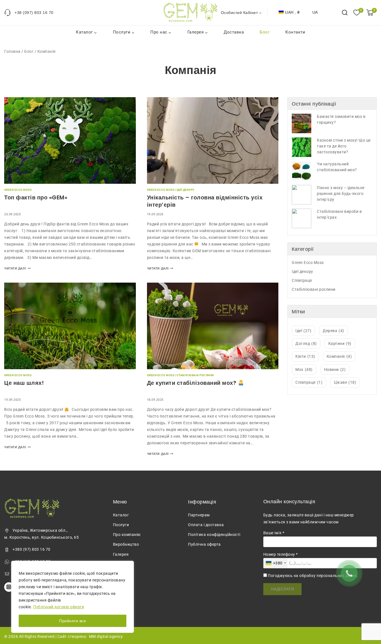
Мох (304, 369)
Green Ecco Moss (18, 189)
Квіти (305, 356)
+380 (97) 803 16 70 (31, 549)
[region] (72, 597)
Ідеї (303, 330)
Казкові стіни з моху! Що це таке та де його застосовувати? (344, 146)
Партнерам (199, 515)
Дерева (333, 330)
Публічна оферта (204, 544)
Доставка (234, 32)
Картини (339, 343)
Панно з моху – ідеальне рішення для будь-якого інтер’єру (341, 193)
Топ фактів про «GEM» (35, 197)
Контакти (295, 32)
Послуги (121, 525)
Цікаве (345, 382)
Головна (12, 51)
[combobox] (276, 563)
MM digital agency (106, 636)
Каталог (121, 515)
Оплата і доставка (206, 525)
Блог (264, 32)
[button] (260, 12)
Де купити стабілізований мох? (192, 383)
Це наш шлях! (24, 383)
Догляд (306, 343)
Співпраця (302, 280)
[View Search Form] (344, 12)
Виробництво (126, 544)
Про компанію (127, 534)
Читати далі (17, 268)
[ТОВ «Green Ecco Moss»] (190, 12)
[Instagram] (9, 587)
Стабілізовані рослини (195, 375)
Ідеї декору (185, 189)
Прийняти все (72, 621)
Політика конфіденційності (214, 534)
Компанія (339, 356)
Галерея (121, 554)
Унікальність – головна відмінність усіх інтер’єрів (205, 201)
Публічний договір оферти (58, 607)
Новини (335, 369)
